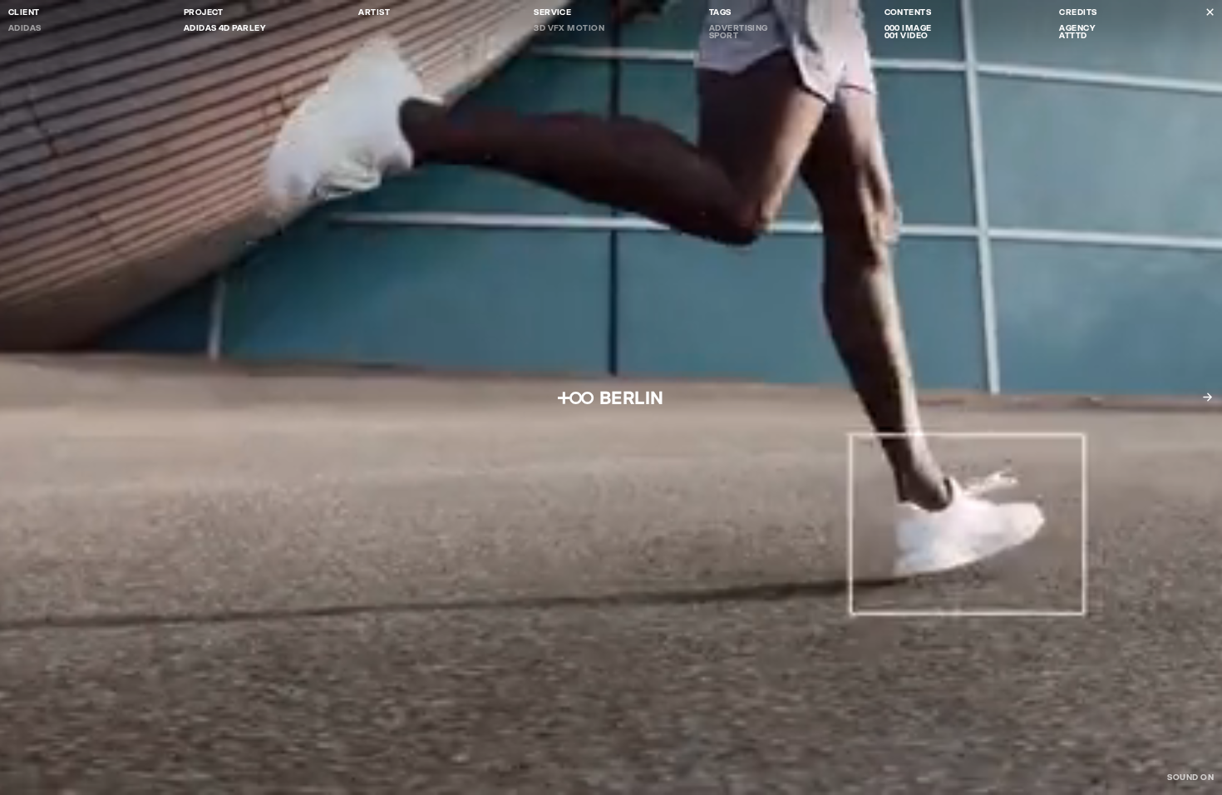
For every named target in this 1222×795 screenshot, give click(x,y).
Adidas (25, 28)
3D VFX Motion (569, 28)
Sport (723, 35)
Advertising (738, 28)
